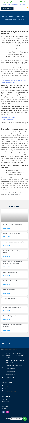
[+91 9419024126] (8, 2)
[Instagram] (7, 412)
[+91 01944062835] (11, 2)
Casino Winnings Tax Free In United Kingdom (13, 80)
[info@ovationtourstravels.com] (18, 2)
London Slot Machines (10, 272)
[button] (27, 7)
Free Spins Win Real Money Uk (12, 281)
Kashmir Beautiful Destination (12, 224)
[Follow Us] (24, 2)
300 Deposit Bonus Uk (10, 298)
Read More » (7, 228)
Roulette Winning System (8, 82)
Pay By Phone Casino (7, 119)
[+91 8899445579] (4, 2)
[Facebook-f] (3, 412)
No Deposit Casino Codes (8, 117)
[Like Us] (21, 2)
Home (6, 19)
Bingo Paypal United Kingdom (12, 307)
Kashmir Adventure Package (11, 233)
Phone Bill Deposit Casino (11, 316)
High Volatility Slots (9, 289)
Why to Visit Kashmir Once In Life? (13, 242)
